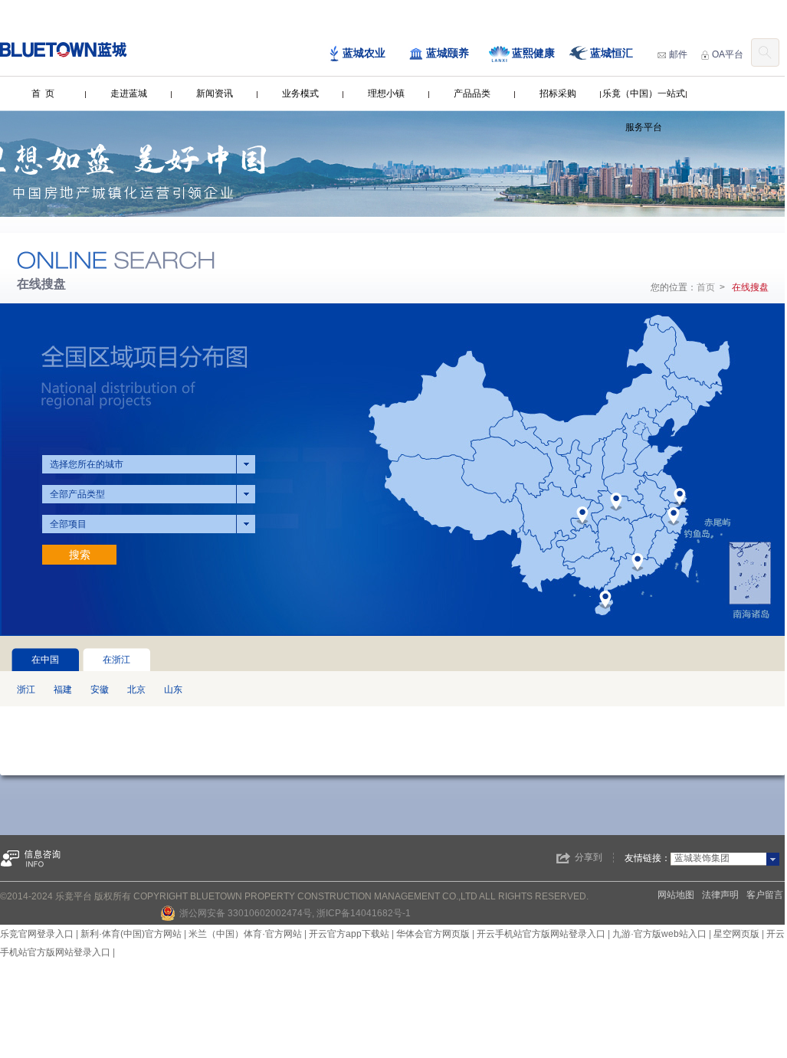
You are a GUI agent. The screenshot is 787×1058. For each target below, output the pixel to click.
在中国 (45, 659)
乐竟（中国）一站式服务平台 (643, 110)
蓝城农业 (364, 53)
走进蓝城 (128, 93)
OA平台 (727, 54)
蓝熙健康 (533, 53)
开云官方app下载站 (349, 934)
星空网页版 (736, 934)
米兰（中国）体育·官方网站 (245, 934)
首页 (706, 287)
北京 (136, 689)
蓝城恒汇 (611, 53)
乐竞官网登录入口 (37, 934)
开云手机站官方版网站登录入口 (541, 934)
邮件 (678, 54)
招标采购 (557, 93)
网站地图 (675, 894)
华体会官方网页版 (433, 934)
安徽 (99, 689)
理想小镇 (386, 93)
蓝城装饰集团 (702, 858)
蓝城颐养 (447, 53)
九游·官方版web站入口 (659, 934)
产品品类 (472, 93)
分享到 (588, 857)
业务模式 (300, 93)
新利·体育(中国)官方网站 (131, 934)
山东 (173, 689)
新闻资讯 (214, 93)
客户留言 (764, 894)
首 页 (42, 93)
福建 (63, 689)
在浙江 (116, 659)
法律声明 (720, 894)
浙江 (26, 689)
